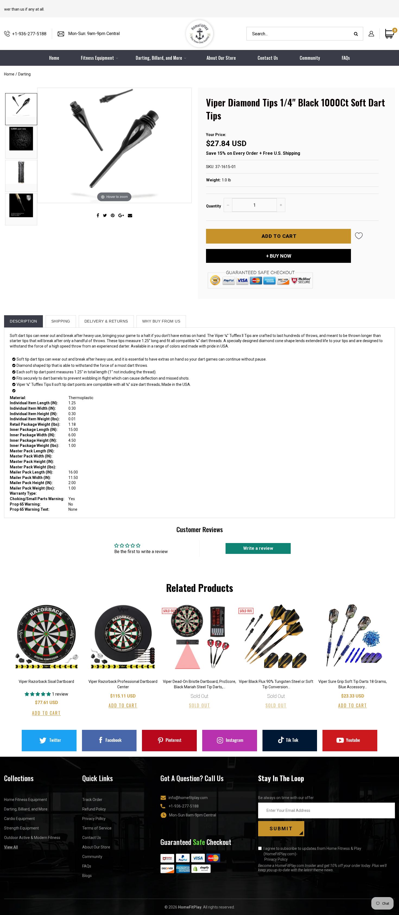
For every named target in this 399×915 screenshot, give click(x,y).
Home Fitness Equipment (25, 799)
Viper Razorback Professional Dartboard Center (122, 684)
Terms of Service (97, 828)
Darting (24, 74)
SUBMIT (281, 828)
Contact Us (268, 58)
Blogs (87, 875)
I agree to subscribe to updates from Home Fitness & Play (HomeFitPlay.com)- (312, 854)
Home (9, 74)
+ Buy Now (278, 256)
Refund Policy (94, 809)
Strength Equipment (21, 828)
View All (11, 847)
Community (310, 58)
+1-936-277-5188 (29, 33)
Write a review (258, 548)
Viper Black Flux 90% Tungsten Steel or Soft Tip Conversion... (276, 684)
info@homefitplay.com (188, 798)
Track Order (92, 799)
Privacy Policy (94, 818)
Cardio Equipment (19, 818)
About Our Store (221, 58)
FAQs (346, 58)
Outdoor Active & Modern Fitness (32, 837)
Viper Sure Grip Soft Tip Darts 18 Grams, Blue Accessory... (352, 684)
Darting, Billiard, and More (25, 809)
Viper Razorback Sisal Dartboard (46, 681)
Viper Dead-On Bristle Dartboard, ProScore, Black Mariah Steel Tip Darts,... (199, 684)
